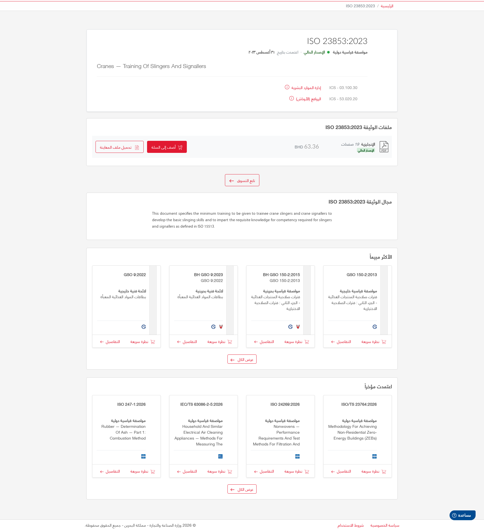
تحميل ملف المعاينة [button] (117, 146)
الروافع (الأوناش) (308, 98)
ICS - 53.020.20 (343, 98)
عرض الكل (243, 359)
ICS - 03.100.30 (343, 87)
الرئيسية (387, 5)
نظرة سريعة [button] (371, 341)
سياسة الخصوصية (385, 524)
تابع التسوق (244, 180)
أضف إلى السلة (165, 146)
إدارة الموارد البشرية (305, 87)
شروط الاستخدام (351, 524)
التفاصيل (343, 341)
